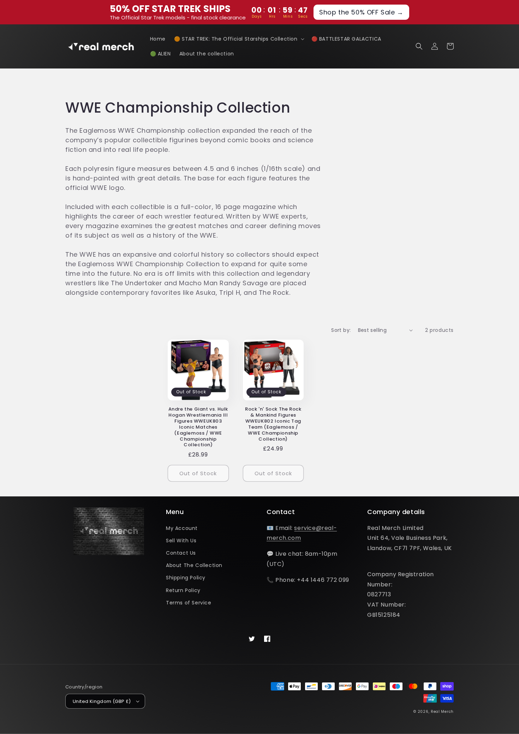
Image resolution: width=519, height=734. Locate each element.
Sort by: (341, 330)
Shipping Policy (185, 577)
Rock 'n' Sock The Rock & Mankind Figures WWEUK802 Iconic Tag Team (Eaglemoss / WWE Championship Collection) (273, 424)
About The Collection (194, 565)
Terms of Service (188, 602)
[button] (238, 38)
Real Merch (442, 711)
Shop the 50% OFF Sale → (361, 12)
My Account (182, 528)
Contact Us (181, 552)
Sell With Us (181, 540)
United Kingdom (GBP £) (102, 701)
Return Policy (183, 590)
